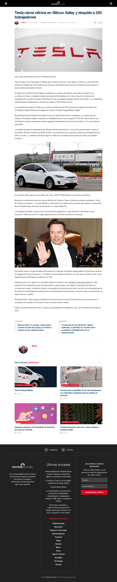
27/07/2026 (19, 393)
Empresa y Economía (48, 22)
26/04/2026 (64, 433)
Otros (58, 551)
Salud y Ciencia (58, 554)
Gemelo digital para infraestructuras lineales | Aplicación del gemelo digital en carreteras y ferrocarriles (58, 474)
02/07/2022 (34, 22)
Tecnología (58, 561)
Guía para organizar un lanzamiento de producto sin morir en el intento (35, 428)
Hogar (58, 540)
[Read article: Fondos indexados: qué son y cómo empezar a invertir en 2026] (81, 413)
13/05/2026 (19, 433)
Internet (58, 544)
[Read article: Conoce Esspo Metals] (36, 376)
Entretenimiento (58, 533)
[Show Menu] (6, 3)
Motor (58, 547)
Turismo (58, 564)
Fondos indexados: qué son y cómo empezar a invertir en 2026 (79, 428)
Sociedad (58, 557)
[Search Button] (111, 3)
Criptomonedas (58, 523)
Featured (58, 537)
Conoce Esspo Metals (24, 390)
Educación (58, 527)
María (24, 22)
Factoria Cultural (51, 577)
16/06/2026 (64, 398)
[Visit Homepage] (58, 3)
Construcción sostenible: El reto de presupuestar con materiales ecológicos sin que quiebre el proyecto (80, 393)
